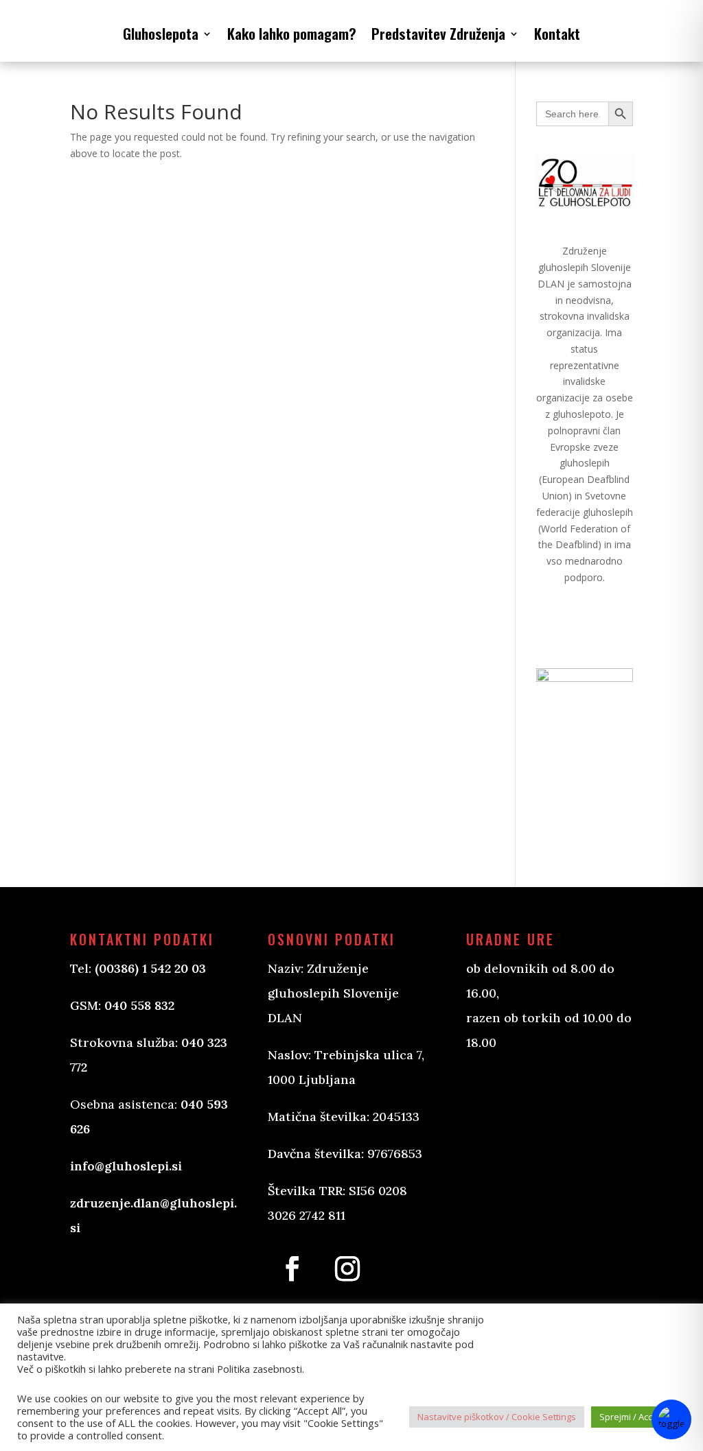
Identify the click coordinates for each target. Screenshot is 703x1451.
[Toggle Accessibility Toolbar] (671, 1419)
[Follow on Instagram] (347, 1268)
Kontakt (557, 33)
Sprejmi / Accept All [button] (638, 1417)
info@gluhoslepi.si (126, 1166)
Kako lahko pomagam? (291, 33)
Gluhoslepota (160, 33)
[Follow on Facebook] (292, 1268)
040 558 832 (139, 1005)
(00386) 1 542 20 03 (150, 968)
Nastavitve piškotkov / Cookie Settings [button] (496, 1417)
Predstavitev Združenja (438, 33)
